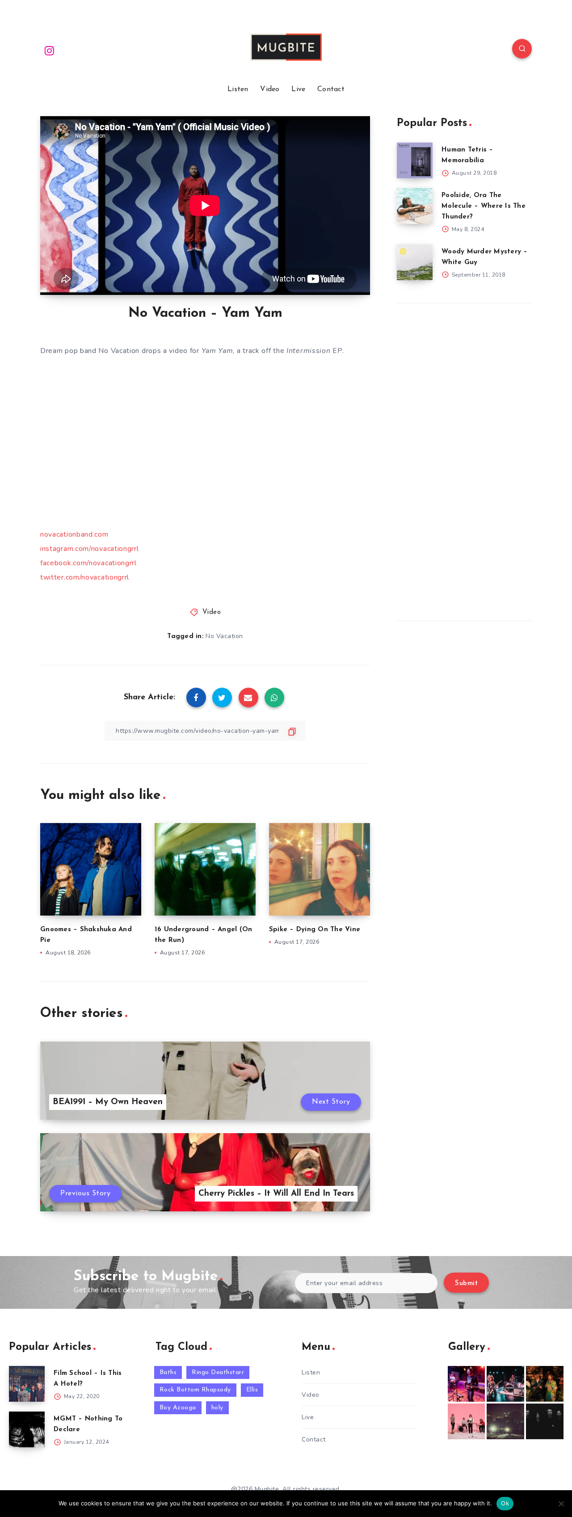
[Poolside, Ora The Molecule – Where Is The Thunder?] (415, 206)
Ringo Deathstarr (218, 1372)
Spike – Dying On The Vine (314, 929)
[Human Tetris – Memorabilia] (415, 160)
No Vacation (224, 636)
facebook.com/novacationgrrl (88, 563)
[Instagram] (49, 50)
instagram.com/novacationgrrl (89, 549)
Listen (237, 89)
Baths (168, 1372)
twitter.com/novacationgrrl (84, 577)
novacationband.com (74, 534)
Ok (505, 1503)
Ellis (252, 1390)
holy (217, 1407)
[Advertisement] (464, 460)
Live (298, 89)
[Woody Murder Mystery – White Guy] (415, 262)
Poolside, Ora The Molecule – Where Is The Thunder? (484, 206)
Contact (331, 89)
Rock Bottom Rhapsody (195, 1390)
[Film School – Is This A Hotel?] (27, 1384)
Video (270, 89)
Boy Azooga (178, 1407)
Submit (466, 1283)
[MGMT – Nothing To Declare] (27, 1429)
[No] (560, 1503)
